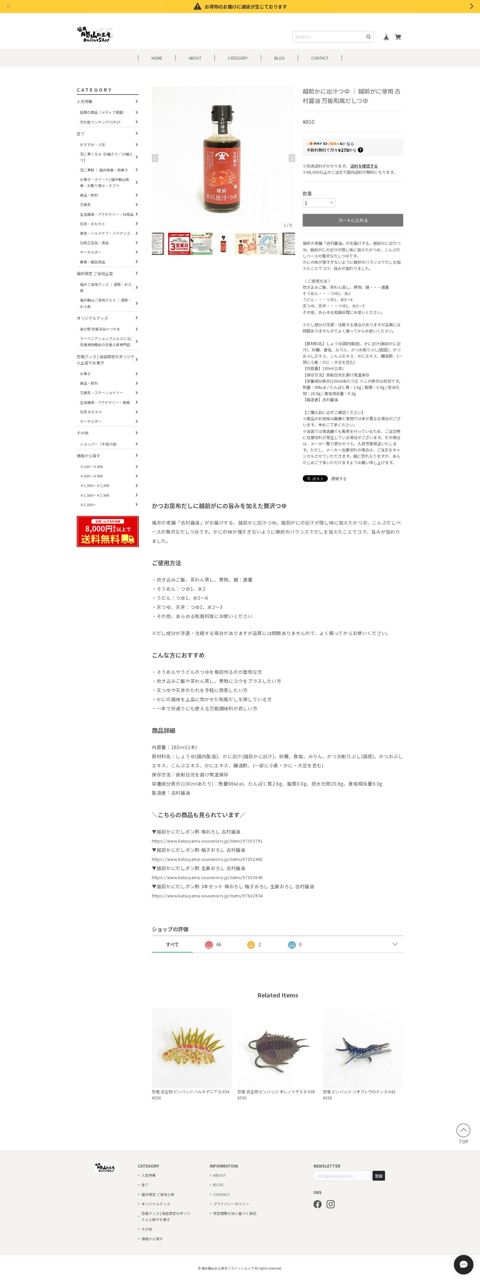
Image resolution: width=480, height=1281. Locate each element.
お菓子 (85, 373)
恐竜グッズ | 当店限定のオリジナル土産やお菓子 (106, 359)
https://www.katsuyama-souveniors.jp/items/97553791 (207, 841)
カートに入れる (353, 220)
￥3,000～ (88, 504)
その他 (82, 432)
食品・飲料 (89, 195)
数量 (307, 193)
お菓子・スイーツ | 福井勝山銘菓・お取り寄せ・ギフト (104, 182)
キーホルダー (91, 252)
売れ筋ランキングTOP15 (100, 122)
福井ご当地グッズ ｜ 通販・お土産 (106, 287)
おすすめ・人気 (92, 144)
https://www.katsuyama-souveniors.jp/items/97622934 (207, 895)
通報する (339, 478)
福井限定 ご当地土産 (95, 273)
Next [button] (292, 158)
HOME (157, 58)
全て (81, 133)
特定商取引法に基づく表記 (234, 1213)
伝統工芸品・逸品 (94, 242)
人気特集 (84, 101)
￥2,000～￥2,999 (94, 495)
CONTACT (319, 58)
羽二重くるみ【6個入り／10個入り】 (106, 157)
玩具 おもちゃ (91, 411)
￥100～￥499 (91, 466)
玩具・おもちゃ (92, 223)
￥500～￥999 (91, 476)
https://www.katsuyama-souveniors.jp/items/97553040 (207, 877)
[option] (223, 157)
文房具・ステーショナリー (101, 392)
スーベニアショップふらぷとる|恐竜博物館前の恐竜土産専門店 (105, 341)
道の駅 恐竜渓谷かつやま (100, 328)
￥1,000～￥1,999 (94, 485)
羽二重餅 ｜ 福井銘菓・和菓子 (104, 169)
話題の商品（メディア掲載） (103, 112)
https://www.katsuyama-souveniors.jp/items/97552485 (207, 859)
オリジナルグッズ (92, 318)
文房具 (85, 204)
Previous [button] (155, 158)
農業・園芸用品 (92, 261)
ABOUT (195, 58)
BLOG (279, 58)
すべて (172, 944)
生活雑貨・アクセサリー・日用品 (107, 214)
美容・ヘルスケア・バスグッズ (105, 233)
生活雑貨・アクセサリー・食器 (105, 402)
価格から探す (88, 455)
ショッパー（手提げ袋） (100, 444)
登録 (379, 1176)
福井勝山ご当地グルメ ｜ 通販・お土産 (106, 303)
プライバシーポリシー (231, 1203)
